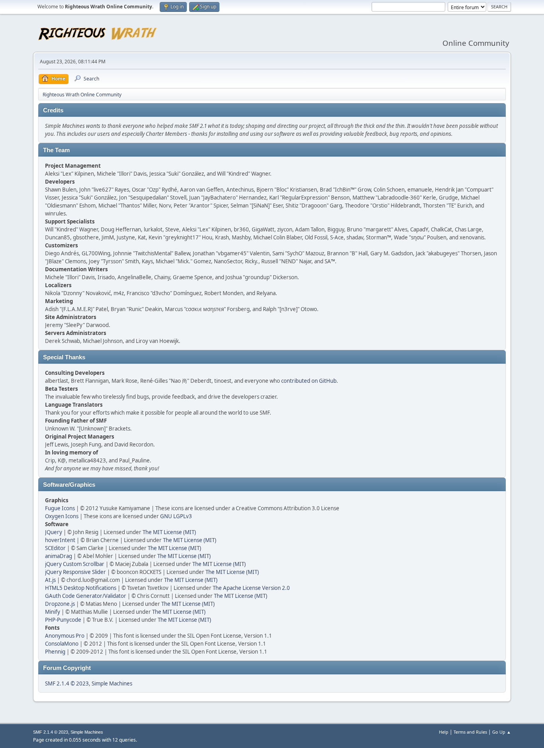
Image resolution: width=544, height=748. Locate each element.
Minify (52, 611)
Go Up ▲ (501, 732)
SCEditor (55, 548)
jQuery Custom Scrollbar (74, 564)
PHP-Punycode (63, 619)
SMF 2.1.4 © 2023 (67, 683)
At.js (50, 580)
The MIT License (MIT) (169, 532)
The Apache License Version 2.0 (251, 587)
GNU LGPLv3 (176, 516)
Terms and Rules (470, 732)
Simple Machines (112, 683)
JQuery (53, 532)
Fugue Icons (60, 508)
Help (443, 732)
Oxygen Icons (61, 516)
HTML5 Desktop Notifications (80, 587)
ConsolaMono (61, 643)
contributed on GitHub (309, 380)
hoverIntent (60, 540)
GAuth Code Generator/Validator (85, 595)
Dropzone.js (60, 603)
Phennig (55, 651)
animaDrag (58, 556)
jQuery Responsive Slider (75, 572)
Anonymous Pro (64, 635)
